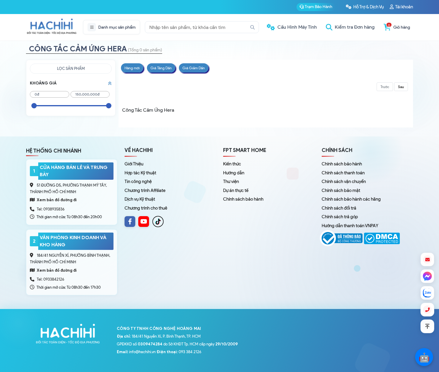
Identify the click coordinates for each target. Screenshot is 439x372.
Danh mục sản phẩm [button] (117, 27)
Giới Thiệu (134, 164)
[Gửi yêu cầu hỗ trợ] (427, 259)
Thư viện (231, 181)
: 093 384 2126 (178, 352)
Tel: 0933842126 (50, 279)
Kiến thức (232, 164)
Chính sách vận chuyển (344, 181)
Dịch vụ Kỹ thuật (140, 199)
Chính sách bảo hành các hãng (351, 199)
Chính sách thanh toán (343, 173)
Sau (401, 86)
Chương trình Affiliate (145, 190)
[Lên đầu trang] (427, 326)
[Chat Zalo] (427, 293)
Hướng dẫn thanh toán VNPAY (350, 225)
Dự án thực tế (235, 190)
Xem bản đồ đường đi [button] (56, 200)
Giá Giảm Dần (193, 68)
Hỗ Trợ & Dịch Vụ (368, 7)
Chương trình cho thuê (146, 208)
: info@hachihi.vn (136, 352)
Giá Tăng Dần (161, 68)
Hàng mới (132, 68)
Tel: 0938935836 (51, 209)
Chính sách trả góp (340, 216)
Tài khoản (404, 7)
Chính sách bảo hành (243, 199)
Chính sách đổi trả (339, 208)
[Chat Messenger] (427, 276)
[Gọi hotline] (427, 309)
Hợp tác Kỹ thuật (140, 173)
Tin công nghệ (138, 181)
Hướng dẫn (233, 173)
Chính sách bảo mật (341, 190)
